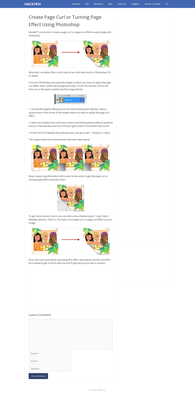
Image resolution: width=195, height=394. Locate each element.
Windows (98, 4)
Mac (110, 4)
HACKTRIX (33, 4)
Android (76, 4)
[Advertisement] (71, 285)
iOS (87, 4)
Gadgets (135, 4)
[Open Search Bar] (166, 4)
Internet (122, 4)
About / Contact (152, 4)
